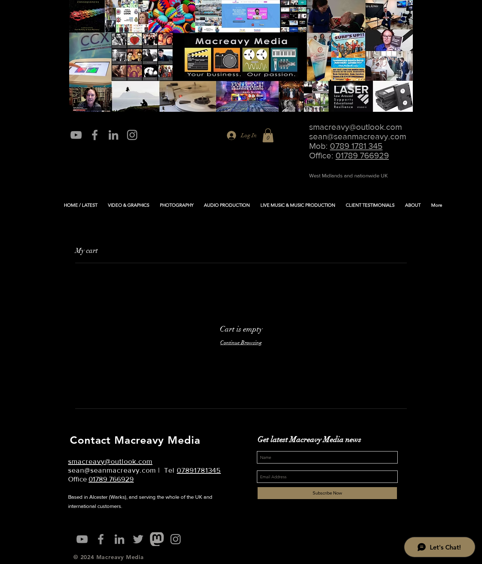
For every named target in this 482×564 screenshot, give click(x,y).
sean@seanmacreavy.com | (116, 470)
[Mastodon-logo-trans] (157, 539)
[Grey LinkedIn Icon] (113, 135)
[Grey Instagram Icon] (132, 135)
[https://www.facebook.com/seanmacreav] (95, 135)
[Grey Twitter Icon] (138, 539)
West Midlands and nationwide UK (348, 175)
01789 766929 (362, 155)
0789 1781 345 (356, 146)
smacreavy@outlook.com (355, 127)
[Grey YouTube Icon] (76, 135)
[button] (268, 135)
